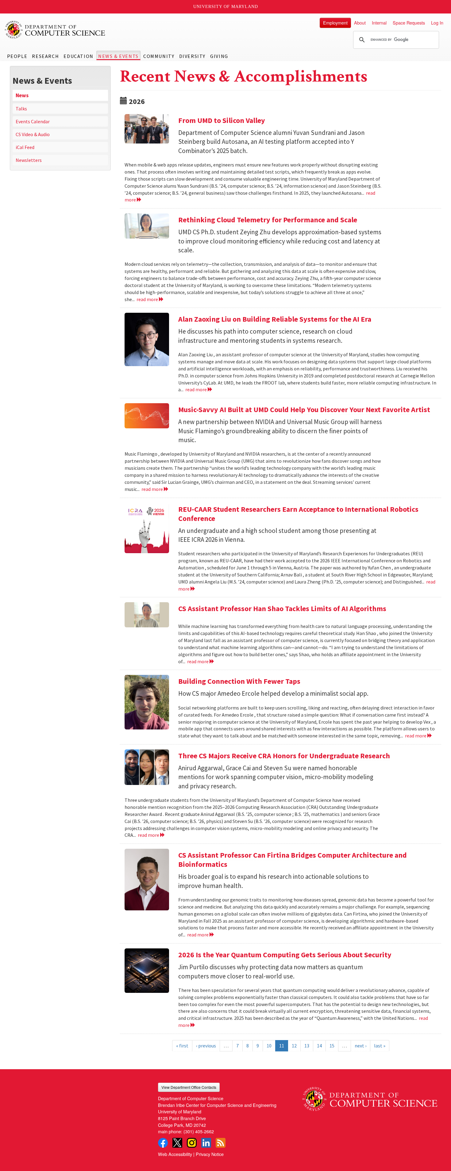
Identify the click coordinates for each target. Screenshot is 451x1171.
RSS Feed (221, 1143)
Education (78, 56)
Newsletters (29, 160)
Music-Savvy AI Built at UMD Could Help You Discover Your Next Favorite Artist (304, 409)
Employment (335, 22)
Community (158, 56)
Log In (437, 22)
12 (294, 1046)
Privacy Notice (210, 1154)
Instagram (192, 1143)
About (360, 22)
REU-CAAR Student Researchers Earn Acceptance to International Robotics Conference (298, 513)
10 (269, 1046)
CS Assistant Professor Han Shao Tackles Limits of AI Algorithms (282, 608)
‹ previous (206, 1046)
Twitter (177, 1143)
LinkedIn (206, 1143)
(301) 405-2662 (198, 1131)
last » (379, 1046)
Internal (379, 22)
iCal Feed (25, 147)
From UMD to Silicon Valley (221, 120)
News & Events (118, 56)
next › (360, 1046)
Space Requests (409, 22)
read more (148, 299)
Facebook (163, 1143)
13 (306, 1046)
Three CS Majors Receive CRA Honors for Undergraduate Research (284, 755)
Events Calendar (33, 121)
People (17, 56)
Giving (219, 56)
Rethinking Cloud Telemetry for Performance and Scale (267, 219)
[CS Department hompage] (369, 1097)
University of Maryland (225, 6)
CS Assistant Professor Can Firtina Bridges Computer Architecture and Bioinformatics (292, 859)
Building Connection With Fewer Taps (239, 681)
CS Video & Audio (33, 134)
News (22, 95)
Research (45, 56)
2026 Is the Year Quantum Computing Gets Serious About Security (284, 954)
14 (319, 1046)
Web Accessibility (175, 1154)
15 (332, 1046)
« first (182, 1046)
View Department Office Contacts (188, 1087)
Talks (21, 108)
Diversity (192, 56)
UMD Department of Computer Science (55, 30)
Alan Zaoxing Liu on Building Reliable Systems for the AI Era (274, 319)
